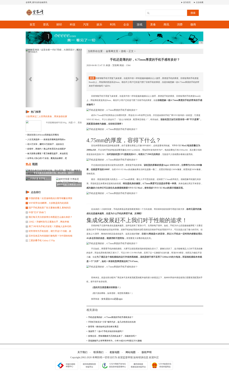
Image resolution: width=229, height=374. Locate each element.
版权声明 (147, 352)
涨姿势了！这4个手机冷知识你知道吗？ (105, 331)
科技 (72, 24)
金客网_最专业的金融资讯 (36, 2)
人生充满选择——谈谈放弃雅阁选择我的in (45, 139)
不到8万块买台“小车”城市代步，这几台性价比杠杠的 (111, 322)
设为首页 (187, 2)
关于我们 (82, 352)
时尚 (113, 24)
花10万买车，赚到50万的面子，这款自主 (45, 144)
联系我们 (98, 352)
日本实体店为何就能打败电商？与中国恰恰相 (49, 236)
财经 (59, 24)
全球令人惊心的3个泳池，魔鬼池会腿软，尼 (46, 158)
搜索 (193, 13)
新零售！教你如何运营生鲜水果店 (102, 326)
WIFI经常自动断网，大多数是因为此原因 (47, 203)
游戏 (139, 24)
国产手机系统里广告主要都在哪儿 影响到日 (48, 208)
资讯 (46, 24)
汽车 (86, 24)
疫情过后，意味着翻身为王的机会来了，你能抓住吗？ (111, 336)
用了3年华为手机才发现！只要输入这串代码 (48, 226)
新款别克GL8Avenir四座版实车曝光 (42, 135)
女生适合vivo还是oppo (112, 299)
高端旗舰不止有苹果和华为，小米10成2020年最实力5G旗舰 (114, 340)
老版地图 (114, 352)
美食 (153, 24)
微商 (193, 24)
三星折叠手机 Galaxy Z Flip (40, 240)
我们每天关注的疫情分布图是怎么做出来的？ (49, 217)
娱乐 (99, 24)
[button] (30, 78)
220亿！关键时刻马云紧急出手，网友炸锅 (47, 222)
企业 (126, 24)
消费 (180, 24)
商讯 (166, 24)
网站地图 (131, 352)
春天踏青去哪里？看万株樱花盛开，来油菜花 (47, 153)
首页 (32, 24)
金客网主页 (112, 51)
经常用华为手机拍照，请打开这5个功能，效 (48, 231)
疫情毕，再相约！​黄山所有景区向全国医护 (46, 149)
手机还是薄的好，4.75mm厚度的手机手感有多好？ (110, 317)
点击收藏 (199, 2)
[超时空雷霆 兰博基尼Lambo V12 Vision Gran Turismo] (69, 182)
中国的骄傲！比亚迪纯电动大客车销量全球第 (49, 198)
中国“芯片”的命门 (36, 212)
